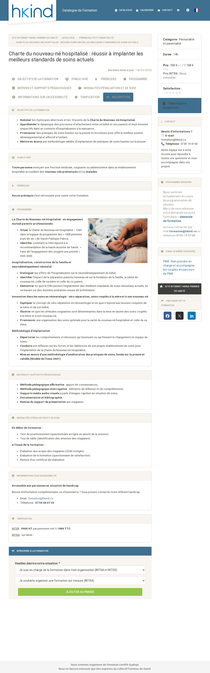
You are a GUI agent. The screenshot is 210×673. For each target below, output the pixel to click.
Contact (167, 10)
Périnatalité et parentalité (96, 38)
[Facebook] (168, 316)
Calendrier (147, 10)
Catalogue (125, 10)
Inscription (120, 97)
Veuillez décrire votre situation (36, 563)
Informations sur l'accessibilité (42, 97)
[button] (196, 10)
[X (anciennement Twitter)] (180, 316)
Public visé (79, 79)
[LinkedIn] (192, 316)
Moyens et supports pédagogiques (44, 88)
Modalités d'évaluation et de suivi (109, 88)
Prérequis (108, 79)
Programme (138, 79)
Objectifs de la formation (37, 79)
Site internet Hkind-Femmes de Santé (35, 38)
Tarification (89, 97)
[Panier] (179, 10)
